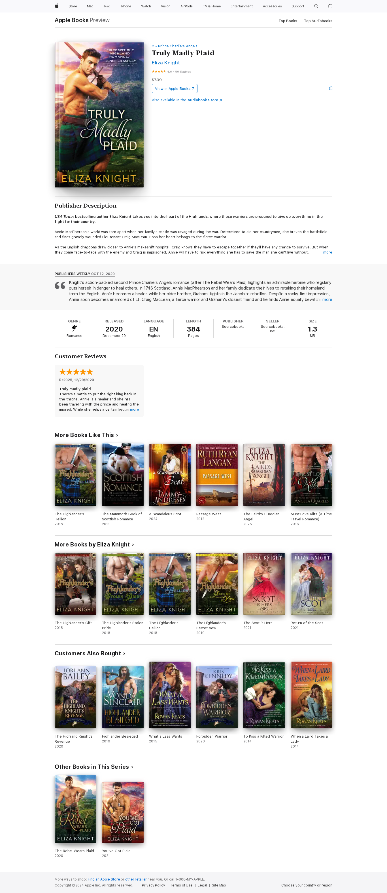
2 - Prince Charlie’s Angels (174, 46)
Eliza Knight (166, 63)
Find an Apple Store (104, 879)
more (327, 252)
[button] (316, 6)
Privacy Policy (153, 885)
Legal (202, 885)
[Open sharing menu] (331, 88)
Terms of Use (181, 885)
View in (172, 88)
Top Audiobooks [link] (318, 21)
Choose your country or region (306, 885)
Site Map (219, 885)
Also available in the (185, 100)
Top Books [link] (287, 21)
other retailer (136, 879)
